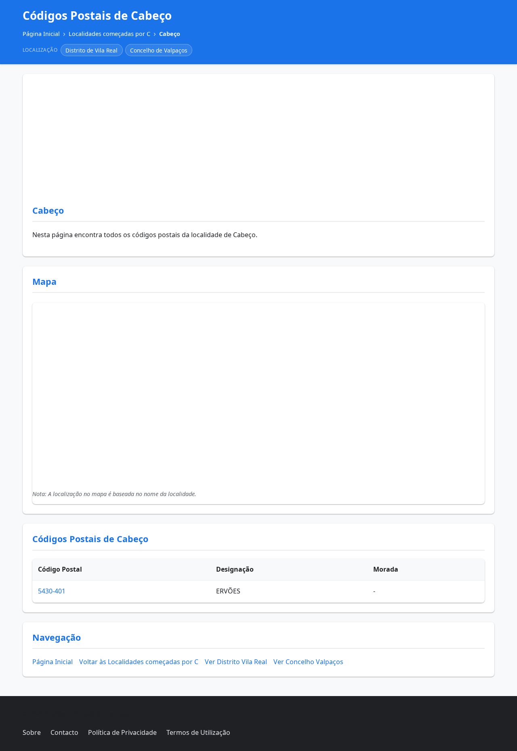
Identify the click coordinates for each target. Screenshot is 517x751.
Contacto (64, 732)
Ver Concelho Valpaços (308, 661)
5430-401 (51, 591)
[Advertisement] (258, 144)
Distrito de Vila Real (91, 50)
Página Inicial (52, 661)
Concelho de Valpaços (158, 50)
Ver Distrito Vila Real (236, 661)
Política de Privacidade (122, 732)
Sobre (32, 732)
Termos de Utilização (198, 732)
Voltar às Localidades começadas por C (138, 661)
